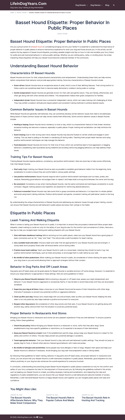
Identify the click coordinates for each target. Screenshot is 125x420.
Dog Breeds (80, 5)
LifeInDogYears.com (28, 3)
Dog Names (96, 5)
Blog (107, 5)
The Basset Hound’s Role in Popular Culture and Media (60, 399)
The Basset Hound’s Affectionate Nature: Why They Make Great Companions (26, 400)
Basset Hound (62, 33)
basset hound (37, 47)
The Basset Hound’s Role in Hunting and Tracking (96, 399)
